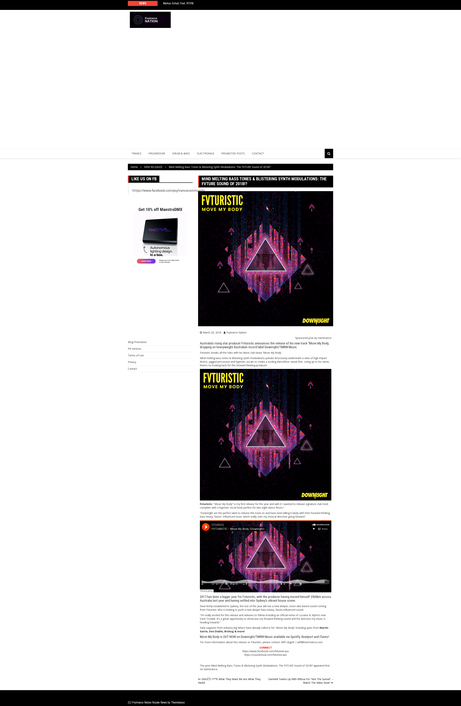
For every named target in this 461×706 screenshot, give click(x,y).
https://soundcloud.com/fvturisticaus (265, 654)
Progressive (157, 153)
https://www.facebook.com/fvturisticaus (265, 651)
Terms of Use (136, 355)
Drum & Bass (181, 153)
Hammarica (324, 338)
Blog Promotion (137, 342)
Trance (136, 153)
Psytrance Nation (236, 332)
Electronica (205, 153)
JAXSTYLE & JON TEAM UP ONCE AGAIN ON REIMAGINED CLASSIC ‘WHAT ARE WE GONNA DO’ (211, 5)
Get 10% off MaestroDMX (160, 209)
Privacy (132, 362)
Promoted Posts (233, 153)
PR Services (134, 348)
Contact (258, 153)
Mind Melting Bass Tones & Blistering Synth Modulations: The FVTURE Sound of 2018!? (262, 665)
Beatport (307, 637)
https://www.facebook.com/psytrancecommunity (168, 190)
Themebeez (178, 702)
